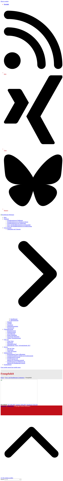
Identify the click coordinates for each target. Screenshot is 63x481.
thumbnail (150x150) (32, 404)
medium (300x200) (21, 404)
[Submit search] (20, 479)
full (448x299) (11, 404)
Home (2, 377)
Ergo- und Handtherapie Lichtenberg (14, 377)
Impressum (3, 406)
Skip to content (4, 1)
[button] (11, 367)
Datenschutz (10, 406)
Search (2, 479)
